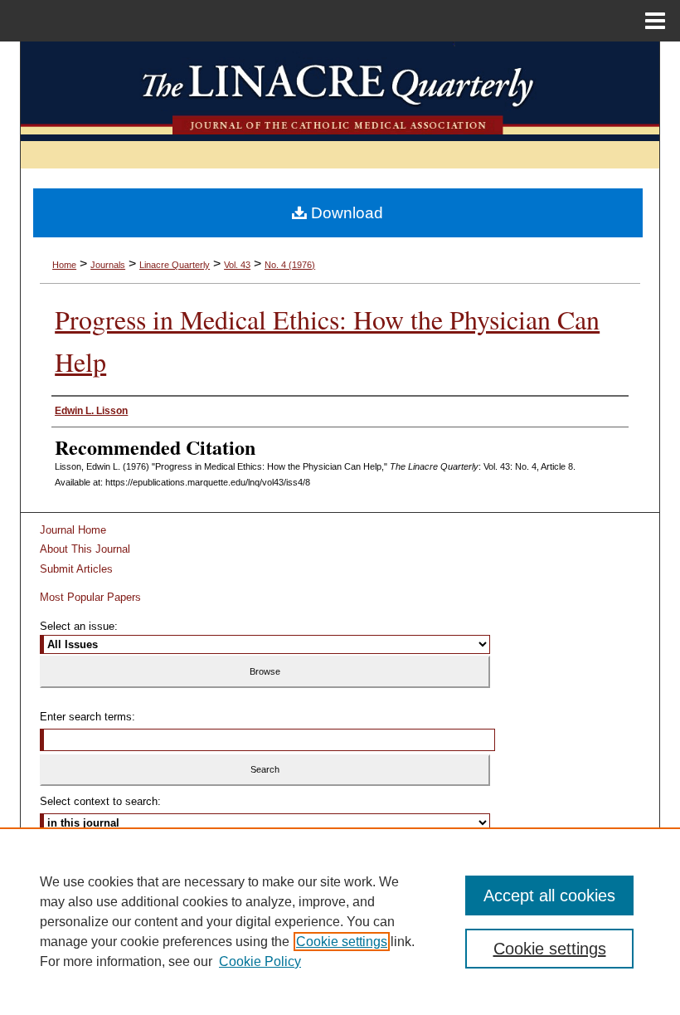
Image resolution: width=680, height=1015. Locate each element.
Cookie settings (341, 941)
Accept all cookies (549, 895)
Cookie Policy (260, 961)
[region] (340, 921)
